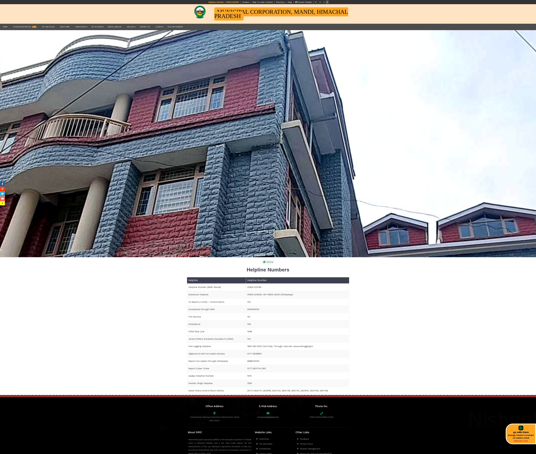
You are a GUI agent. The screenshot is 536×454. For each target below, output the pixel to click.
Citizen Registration (22, 27)
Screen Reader (304, 2)
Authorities (263, 439)
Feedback (304, 439)
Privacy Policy (306, 444)
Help (290, 2)
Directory (280, 2)
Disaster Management (309, 449)
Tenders (245, 2)
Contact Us (145, 27)
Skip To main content (263, 2)
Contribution (264, 449)
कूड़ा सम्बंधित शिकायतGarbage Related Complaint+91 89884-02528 (521, 436)
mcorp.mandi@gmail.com (267, 417)
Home (5, 27)
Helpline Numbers (175, 27)
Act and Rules (48, 27)
